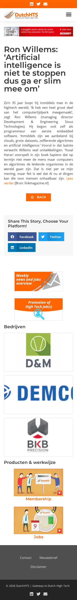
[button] (68, 14)
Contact (26, 558)
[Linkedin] (32, 4)
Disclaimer (38, 567)
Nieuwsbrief (48, 558)
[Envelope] (45, 4)
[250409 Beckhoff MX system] (38, 35)
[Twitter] (38, 4)
